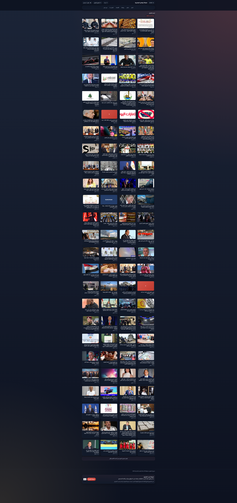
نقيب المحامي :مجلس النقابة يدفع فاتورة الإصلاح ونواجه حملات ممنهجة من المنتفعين (146, 380)
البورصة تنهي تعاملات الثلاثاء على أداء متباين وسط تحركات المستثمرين (109, 189)
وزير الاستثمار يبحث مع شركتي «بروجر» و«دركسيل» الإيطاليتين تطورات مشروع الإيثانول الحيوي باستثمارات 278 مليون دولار (109, 30)
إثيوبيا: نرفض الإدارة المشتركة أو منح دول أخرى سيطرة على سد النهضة (91, 85)
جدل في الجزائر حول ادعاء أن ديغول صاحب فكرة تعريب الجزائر (147, 451)
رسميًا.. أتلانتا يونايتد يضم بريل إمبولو (128, 67)
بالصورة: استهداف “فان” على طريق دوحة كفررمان (147, 189)
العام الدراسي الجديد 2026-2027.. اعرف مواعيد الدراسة (109, 120)
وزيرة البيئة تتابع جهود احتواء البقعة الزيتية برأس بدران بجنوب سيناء (91, 189)
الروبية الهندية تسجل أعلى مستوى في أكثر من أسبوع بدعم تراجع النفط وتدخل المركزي (128, 415)
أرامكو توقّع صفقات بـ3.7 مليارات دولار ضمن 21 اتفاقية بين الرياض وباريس (91, 380)
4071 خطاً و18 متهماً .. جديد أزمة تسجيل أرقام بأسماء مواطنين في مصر (146, 345)
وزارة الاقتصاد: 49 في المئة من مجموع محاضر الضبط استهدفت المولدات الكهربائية (91, 103)
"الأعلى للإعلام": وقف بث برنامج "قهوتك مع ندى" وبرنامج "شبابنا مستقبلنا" (110, 85)
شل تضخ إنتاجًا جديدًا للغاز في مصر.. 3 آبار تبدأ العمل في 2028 (146, 310)
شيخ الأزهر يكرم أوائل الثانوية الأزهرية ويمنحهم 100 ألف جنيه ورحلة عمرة (146, 415)
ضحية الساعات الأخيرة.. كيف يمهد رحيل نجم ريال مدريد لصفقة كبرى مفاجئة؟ (147, 328)
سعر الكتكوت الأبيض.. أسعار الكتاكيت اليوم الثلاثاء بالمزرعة (109, 275)
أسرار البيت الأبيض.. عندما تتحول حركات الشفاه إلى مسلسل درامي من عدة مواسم (128, 207)
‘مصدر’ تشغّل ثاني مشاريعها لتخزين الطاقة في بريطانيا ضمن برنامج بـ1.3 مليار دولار (110, 49)
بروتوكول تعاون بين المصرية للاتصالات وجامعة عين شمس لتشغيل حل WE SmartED (91, 173)
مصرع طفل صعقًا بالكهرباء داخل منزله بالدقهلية (109, 103)
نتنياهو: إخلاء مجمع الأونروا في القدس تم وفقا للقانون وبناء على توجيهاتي (91, 120)
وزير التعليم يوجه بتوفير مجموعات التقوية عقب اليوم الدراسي (129, 137)
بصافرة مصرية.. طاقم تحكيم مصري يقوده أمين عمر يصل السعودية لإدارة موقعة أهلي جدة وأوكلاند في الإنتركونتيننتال (146, 67)
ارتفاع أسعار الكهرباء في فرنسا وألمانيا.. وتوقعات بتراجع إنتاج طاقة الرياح (147, 363)
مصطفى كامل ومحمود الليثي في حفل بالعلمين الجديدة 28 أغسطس (146, 49)
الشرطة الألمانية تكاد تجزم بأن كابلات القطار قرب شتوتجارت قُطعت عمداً (91, 31)
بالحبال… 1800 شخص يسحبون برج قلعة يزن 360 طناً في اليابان (128, 345)
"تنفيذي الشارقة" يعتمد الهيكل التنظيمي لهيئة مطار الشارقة (129, 120)
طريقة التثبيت (91, 479)
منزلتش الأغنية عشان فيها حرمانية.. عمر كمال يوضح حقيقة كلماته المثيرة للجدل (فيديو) (91, 224)
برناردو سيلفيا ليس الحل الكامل (110, 138)
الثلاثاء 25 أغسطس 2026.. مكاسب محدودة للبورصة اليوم (110, 224)
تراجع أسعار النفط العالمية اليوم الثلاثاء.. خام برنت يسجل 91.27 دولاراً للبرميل (91, 433)
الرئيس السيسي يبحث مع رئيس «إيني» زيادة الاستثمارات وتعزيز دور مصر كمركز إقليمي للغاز (146, 103)
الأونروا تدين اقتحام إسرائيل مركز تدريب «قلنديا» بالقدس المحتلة (147, 206)
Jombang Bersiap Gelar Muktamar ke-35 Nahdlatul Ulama (91, 241)
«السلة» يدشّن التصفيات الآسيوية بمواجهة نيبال (129, 451)
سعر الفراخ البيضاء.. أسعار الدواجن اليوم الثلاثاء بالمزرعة (110, 362)
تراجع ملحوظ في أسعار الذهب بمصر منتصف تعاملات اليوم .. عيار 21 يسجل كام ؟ (128, 31)
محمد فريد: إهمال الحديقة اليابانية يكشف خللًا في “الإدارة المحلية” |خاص (128, 224)
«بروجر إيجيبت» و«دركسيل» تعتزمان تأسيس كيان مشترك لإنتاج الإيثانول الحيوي (110, 310)
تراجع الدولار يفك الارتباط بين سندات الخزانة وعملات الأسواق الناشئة (146, 85)
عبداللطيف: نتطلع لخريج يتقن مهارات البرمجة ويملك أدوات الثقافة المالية (109, 397)
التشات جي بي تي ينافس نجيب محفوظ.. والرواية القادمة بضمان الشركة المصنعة (110, 380)
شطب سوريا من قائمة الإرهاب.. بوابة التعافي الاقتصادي (109, 206)
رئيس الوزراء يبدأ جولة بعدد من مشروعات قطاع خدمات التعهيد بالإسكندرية (92, 451)
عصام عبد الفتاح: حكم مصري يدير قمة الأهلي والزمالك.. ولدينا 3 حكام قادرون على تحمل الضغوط (109, 433)
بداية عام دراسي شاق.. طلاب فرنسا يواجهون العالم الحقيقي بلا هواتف (147, 120)
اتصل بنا (111, 7)
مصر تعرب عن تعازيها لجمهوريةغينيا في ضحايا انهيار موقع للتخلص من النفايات (146, 31)
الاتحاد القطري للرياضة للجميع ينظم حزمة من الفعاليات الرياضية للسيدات (110, 415)
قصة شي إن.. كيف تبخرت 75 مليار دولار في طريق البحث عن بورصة (92, 155)
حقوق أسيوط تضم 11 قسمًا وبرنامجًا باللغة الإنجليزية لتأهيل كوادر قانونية (91, 345)
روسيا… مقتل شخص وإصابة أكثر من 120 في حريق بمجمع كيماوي (110, 241)
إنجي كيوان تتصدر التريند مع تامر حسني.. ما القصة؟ (147, 292)
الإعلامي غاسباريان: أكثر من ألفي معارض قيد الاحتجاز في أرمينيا (129, 292)
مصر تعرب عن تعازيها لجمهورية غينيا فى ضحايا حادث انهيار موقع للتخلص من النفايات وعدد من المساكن (91, 207)
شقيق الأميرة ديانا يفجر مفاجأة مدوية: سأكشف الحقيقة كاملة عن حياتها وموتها (146, 398)
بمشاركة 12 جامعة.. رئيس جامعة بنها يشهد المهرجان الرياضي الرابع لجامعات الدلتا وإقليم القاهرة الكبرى (128, 363)
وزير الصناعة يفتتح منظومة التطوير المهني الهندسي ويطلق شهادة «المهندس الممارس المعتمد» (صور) (110, 345)
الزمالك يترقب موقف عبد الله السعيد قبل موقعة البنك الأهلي (128, 155)
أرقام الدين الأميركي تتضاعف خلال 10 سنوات (109, 172)
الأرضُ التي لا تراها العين (131, 258)
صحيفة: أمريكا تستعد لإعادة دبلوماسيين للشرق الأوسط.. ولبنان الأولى (92, 293)
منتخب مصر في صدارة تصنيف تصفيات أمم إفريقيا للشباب (146, 155)
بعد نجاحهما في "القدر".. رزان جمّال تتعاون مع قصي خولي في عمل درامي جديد (128, 380)
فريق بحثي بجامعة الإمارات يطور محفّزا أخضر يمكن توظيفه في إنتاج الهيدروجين (91, 49)
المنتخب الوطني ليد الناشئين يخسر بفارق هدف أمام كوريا (110, 451)
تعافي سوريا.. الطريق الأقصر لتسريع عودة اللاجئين (147, 224)
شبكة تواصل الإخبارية (141, 3)
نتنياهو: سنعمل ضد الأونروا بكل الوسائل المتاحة (92, 415)
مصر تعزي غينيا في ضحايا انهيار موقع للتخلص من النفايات (91, 275)
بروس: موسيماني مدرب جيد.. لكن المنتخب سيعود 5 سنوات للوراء (92, 310)
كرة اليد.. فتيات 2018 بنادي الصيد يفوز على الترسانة (146, 241)
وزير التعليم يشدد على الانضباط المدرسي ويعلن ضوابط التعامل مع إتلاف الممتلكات (129, 398)
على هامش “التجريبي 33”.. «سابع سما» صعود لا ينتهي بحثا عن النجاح (128, 189)
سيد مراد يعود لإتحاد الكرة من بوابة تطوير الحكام (91, 397)
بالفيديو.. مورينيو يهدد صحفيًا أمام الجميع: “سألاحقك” (92, 362)
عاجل (128, 7)
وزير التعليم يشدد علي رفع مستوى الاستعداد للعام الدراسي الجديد (110, 67)
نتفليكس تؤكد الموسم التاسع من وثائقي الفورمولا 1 (92, 67)
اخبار (132, 7)
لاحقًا (85, 479)
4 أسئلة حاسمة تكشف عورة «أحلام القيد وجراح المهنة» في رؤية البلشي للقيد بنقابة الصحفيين (109, 155)
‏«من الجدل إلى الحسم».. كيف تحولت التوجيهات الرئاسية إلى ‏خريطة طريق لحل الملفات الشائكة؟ (128, 173)
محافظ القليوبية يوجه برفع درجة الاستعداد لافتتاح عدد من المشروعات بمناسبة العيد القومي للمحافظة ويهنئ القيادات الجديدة (128, 103)
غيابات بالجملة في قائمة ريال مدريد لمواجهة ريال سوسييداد (147, 275)
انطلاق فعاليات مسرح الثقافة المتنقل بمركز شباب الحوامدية (128, 310)
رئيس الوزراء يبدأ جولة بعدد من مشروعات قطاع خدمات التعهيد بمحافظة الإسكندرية (129, 241)
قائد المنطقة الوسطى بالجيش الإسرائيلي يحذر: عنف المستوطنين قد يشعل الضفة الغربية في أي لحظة (91, 328)
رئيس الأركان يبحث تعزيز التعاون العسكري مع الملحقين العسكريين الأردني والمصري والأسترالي (147, 138)
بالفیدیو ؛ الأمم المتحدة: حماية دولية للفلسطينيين (91, 258)
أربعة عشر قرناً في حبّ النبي (130, 49)
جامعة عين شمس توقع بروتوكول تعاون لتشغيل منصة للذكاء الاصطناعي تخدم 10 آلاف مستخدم (128, 275)
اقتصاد (117, 7)
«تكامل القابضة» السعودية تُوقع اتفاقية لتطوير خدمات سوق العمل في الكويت (146, 173)
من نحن (105, 7)
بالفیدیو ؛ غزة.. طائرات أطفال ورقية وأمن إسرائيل (110, 292)
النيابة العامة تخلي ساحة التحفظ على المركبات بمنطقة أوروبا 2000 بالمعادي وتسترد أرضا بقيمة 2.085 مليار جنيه (128, 328)
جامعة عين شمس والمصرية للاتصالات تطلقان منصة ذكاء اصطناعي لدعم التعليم (91, 138)
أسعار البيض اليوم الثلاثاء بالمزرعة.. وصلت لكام (147, 433)
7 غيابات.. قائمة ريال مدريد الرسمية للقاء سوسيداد (147, 258)
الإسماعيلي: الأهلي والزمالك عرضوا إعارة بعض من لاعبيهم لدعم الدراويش (128, 85)
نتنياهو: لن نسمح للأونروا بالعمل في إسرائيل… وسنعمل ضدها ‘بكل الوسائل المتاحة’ (109, 328)
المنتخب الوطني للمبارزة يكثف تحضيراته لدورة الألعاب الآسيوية (111, 258)
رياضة (122, 7)
